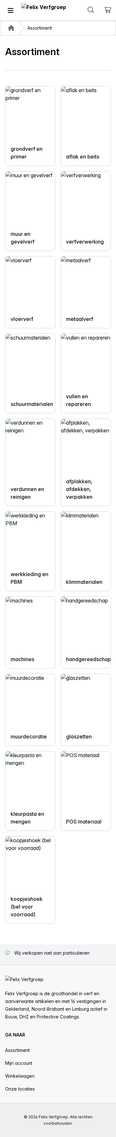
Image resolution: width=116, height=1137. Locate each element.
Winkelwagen (19, 1076)
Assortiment (17, 1050)
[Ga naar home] (43, 10)
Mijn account (18, 1063)
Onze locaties (20, 1089)
